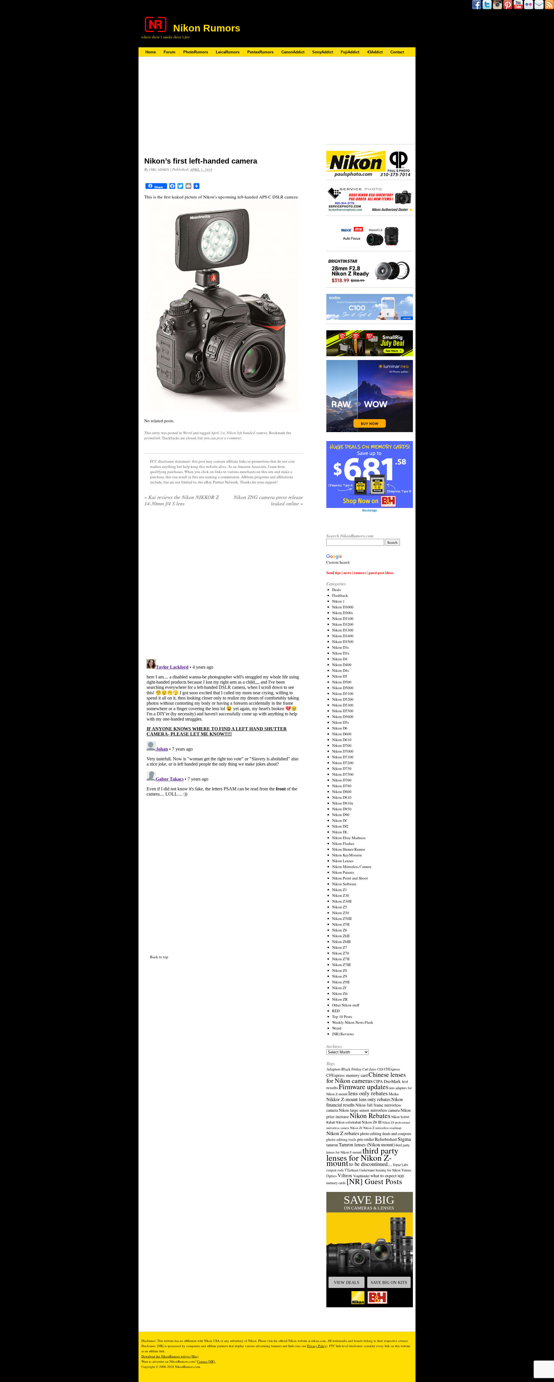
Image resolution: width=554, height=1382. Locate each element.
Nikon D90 (340, 814)
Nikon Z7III (341, 964)
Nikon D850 (341, 808)
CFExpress (392, 1069)
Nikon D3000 (342, 607)
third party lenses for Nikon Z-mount (362, 1156)
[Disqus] (223, 729)
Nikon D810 (341, 797)
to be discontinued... (370, 1163)
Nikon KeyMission (347, 855)
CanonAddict (292, 52)
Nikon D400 (341, 664)
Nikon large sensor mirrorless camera (369, 1110)
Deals (336, 589)
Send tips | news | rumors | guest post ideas (360, 572)
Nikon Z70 (340, 953)
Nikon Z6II (340, 935)
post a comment (229, 437)
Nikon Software (344, 883)
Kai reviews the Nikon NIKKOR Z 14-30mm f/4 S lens (181, 500)
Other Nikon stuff (345, 1005)
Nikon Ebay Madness (349, 837)
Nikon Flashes (343, 843)
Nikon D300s (342, 612)
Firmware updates (363, 1086)
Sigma (404, 1138)
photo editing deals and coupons (385, 1133)
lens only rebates (368, 1093)
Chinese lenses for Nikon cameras (366, 1077)
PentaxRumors (260, 52)
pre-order (365, 1139)
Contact (397, 52)
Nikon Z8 (339, 970)
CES (380, 1069)
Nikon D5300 (342, 705)
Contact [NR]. (206, 1361)
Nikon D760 (341, 780)
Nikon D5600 (342, 716)
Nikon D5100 (342, 693)
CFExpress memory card (347, 1075)
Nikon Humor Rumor (348, 849)
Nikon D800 (341, 791)
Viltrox (345, 1175)
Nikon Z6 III (371, 1122)
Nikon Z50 (340, 912)
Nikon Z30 (340, 895)
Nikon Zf (339, 987)
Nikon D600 (341, 733)
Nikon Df (339, 820)
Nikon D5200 (342, 699)
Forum (169, 52)
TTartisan (351, 1170)
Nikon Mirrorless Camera (351, 866)
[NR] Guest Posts (374, 1181)
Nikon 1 (338, 601)
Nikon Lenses (342, 860)
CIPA (378, 1081)
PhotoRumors (195, 52)
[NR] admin (159, 169)
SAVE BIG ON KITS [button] (389, 1282)
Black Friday (351, 1069)
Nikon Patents (343, 872)
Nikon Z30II (341, 901)
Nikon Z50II (341, 918)
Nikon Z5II (340, 924)
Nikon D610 (341, 739)
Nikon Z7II (340, 958)
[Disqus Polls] (223, 585)
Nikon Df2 (340, 826)
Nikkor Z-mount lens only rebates (358, 1099)
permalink (152, 437)
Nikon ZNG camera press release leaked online (268, 500)
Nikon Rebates (370, 1115)
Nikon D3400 (342, 635)
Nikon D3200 (342, 624)
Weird (187, 432)
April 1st (218, 432)
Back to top (159, 956)
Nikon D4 (339, 658)
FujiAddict (350, 52)
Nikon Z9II (340, 982)
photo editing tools (341, 1139)
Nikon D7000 (342, 751)
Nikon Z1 (339, 889)
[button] (369, 1249)
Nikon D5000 (342, 687)
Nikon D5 (339, 676)
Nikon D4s (340, 670)
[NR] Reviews (343, 1033)
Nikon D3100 (342, 618)
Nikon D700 (341, 745)
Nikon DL (340, 832)
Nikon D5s (340, 722)
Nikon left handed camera (247, 432)
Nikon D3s (340, 647)
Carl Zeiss (369, 1069)
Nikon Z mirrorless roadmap (382, 1128)
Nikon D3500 (342, 641)
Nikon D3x (340, 653)
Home (150, 52)
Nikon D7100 (342, 757)
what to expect (383, 1175)
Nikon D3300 (342, 630)
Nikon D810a (342, 803)
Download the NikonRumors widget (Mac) (170, 1356)
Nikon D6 (339, 728)
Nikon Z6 (339, 930)
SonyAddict (322, 52)
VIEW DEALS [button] (346, 1282)
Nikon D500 (341, 682)
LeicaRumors (227, 52)
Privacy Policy (316, 1346)
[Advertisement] (223, 110)
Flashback (340, 595)
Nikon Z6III (341, 941)
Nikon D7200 (342, 762)
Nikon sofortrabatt (348, 1122)
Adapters (333, 1069)
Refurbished (386, 1139)
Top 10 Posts (342, 1016)
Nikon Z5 (339, 907)
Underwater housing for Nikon (379, 1170)
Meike (394, 1093)
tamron (332, 1144)
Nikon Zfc (340, 993)
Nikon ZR (340, 999)
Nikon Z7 (339, 947)
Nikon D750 (341, 768)
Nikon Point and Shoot (350, 878)
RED (336, 1010)
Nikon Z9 (339, 976)
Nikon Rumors (206, 27)
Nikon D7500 (342, 774)
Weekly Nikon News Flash (352, 1022)
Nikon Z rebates (342, 1133)
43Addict (375, 52)
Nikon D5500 (342, 710)
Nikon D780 (341, 785)
